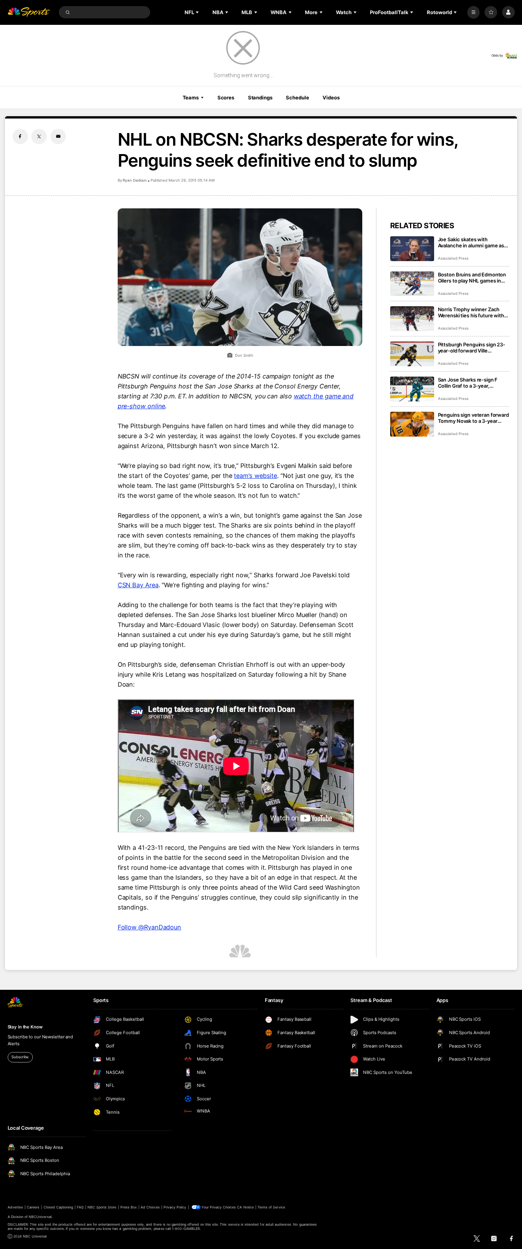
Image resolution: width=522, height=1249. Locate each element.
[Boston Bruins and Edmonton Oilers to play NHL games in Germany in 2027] (412, 283)
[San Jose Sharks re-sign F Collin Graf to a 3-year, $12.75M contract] (412, 389)
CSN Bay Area (138, 585)
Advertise (15, 1207)
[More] (473, 12)
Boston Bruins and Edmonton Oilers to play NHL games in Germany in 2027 (472, 277)
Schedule (297, 97)
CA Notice (245, 1207)
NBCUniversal (40, 1217)
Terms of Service (271, 1207)
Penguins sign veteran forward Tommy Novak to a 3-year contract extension (473, 418)
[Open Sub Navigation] (198, 12)
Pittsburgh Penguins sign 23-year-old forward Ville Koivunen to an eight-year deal (473, 347)
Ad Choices (150, 1207)
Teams (191, 97)
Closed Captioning (58, 1207)
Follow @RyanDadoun (150, 927)
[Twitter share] (39, 136)
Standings (260, 97)
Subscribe (20, 1057)
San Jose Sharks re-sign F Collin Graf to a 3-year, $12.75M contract (468, 383)
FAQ (80, 1207)
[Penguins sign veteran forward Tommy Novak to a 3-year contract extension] (412, 424)
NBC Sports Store (102, 1207)
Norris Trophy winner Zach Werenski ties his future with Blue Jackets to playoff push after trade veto (471, 312)
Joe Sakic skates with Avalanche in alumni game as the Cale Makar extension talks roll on (473, 242)
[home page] (29, 12)
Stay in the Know (25, 1027)
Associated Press (453, 258)
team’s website (255, 475)
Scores (225, 97)
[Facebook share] (20, 136)
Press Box (128, 1207)
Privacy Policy (175, 1207)
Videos (331, 97)
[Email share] (58, 136)
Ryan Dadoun (135, 180)
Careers (33, 1207)
